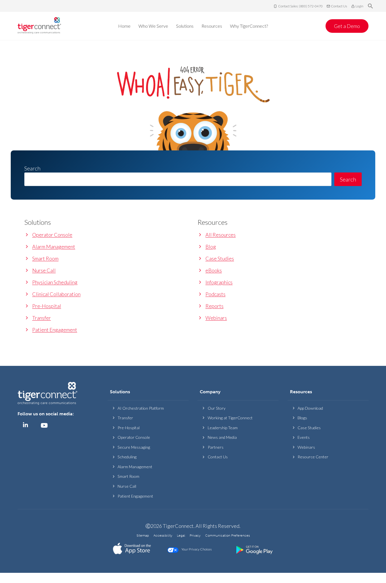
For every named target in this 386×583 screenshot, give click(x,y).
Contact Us (339, 6)
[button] (370, 6)
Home (124, 26)
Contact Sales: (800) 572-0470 (300, 6)
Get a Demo (347, 26)
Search (348, 179)
